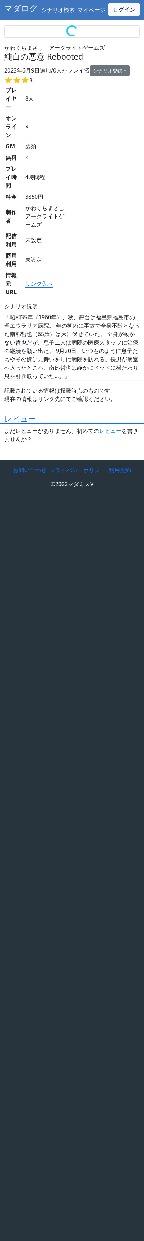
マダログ (21, 8)
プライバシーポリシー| (79, 470)
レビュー (20, 419)
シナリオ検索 (58, 10)
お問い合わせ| (31, 470)
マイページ (92, 10)
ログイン (124, 9)
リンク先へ (39, 283)
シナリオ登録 (107, 70)
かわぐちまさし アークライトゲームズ (54, 48)
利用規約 (120, 470)
